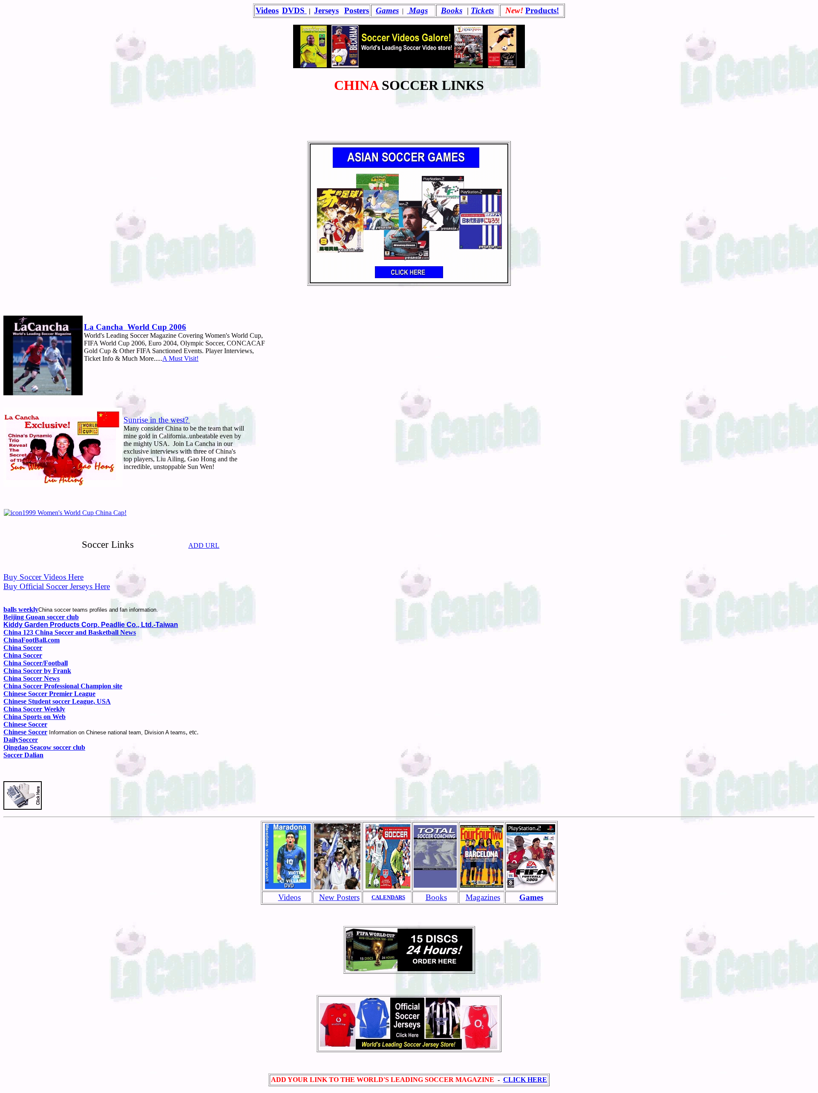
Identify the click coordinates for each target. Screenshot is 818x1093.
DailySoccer (20, 739)
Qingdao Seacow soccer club (44, 747)
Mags (417, 10)
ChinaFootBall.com (31, 640)
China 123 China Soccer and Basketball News (69, 632)
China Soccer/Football (35, 663)
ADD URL (203, 545)
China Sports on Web (34, 716)
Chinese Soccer (25, 724)
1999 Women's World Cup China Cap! (74, 512)
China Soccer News (31, 678)
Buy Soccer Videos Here (43, 576)
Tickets (482, 10)
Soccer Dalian (23, 755)
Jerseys (326, 10)
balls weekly (20, 609)
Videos (267, 10)
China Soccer (22, 647)
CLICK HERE (525, 1079)
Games (387, 10)
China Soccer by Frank (37, 670)
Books (451, 10)
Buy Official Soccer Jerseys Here (56, 586)
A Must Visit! (180, 358)
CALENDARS (388, 897)
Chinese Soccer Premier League (49, 693)
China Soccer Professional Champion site (62, 686)
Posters (356, 10)
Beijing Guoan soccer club (41, 617)
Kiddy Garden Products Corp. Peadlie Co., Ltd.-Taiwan (90, 624)
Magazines (483, 897)
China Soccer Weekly (34, 709)
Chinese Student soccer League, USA (57, 701)
